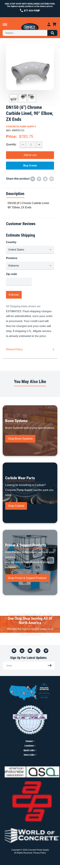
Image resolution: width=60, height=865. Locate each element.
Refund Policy (14, 349)
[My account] (49, 24)
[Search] (52, 33)
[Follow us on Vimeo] (46, 650)
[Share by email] (51, 178)
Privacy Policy (39, 853)
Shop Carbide (16, 505)
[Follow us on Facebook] (14, 650)
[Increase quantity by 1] (39, 145)
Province (11, 258)
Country (11, 242)
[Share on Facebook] (32, 178)
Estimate (14, 294)
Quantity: (11, 144)
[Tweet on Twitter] (45, 178)
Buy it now (30, 165)
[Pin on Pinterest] (39, 178)
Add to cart (30, 155)
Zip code (11, 274)
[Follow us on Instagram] (38, 650)
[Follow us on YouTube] (30, 650)
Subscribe (49, 665)
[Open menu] (5, 24)
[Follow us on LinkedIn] (22, 650)
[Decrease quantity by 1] (23, 145)
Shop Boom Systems (20, 438)
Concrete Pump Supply (21, 126)
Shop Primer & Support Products (27, 578)
